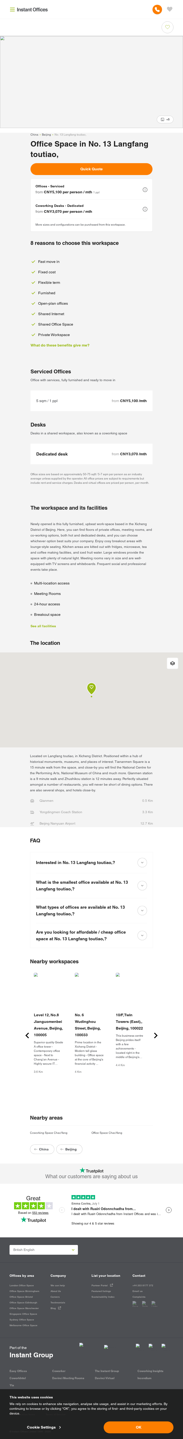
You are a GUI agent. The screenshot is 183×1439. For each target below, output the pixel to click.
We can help (58, 1285)
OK (139, 1427)
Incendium (144, 1378)
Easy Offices (18, 1371)
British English (24, 1250)
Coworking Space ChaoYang (48, 1133)
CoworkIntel (18, 1378)
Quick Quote (91, 169)
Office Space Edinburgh (23, 1302)
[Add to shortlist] (167, 27)
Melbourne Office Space (23, 1325)
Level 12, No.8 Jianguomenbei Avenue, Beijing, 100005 (48, 1025)
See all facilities (43, 626)
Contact (138, 1276)
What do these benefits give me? (60, 345)
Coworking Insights (150, 1371)
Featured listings (101, 1291)
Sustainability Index (103, 1296)
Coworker (59, 1371)
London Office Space (22, 1285)
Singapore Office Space (23, 1314)
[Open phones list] (157, 9)
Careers (55, 1296)
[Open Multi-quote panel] (169, 9)
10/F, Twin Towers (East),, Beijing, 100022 (129, 1022)
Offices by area (22, 1276)
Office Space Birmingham (24, 1291)
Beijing (46, 134)
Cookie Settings (41, 1427)
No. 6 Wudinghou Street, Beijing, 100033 (88, 1025)
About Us (56, 1291)
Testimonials (58, 1302)
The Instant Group (107, 1371)
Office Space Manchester (24, 1308)
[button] (145, 189)
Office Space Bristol (21, 1296)
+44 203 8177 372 (142, 1285)
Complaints (139, 1296)
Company (58, 1276)
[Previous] (27, 1035)
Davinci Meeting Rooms (68, 1378)
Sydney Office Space (22, 1319)
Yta (12, 1385)
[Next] (156, 1035)
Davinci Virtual (104, 1378)
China (34, 134)
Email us (137, 1291)
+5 (168, 119)
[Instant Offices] (32, 9)
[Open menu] (12, 9)
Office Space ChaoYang (107, 1133)
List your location (106, 1276)
